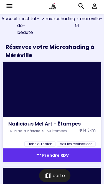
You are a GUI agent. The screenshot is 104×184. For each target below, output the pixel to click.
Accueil (9, 18)
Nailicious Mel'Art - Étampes (44, 123)
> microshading (58, 18)
